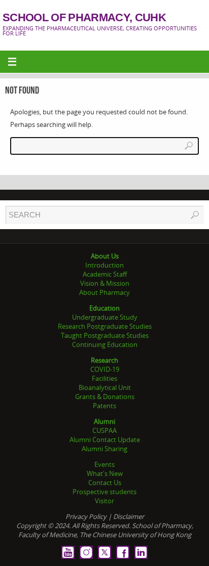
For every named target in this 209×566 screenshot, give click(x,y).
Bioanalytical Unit (105, 387)
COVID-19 (104, 369)
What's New (105, 473)
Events (104, 464)
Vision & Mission (104, 283)
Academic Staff (105, 274)
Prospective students (104, 491)
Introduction (104, 265)
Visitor (104, 500)
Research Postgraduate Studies (105, 326)
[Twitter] (104, 552)
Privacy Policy (86, 516)
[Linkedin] (141, 552)
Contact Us (104, 482)
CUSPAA (104, 430)
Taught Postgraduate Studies (105, 335)
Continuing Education (104, 344)
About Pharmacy (104, 292)
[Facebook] (122, 552)
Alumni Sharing (104, 448)
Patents (104, 405)
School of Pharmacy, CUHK (84, 18)
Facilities (104, 378)
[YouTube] (68, 552)
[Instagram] (86, 552)
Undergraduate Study (104, 317)
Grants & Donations (104, 396)
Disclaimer (128, 516)
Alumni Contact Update (104, 439)
